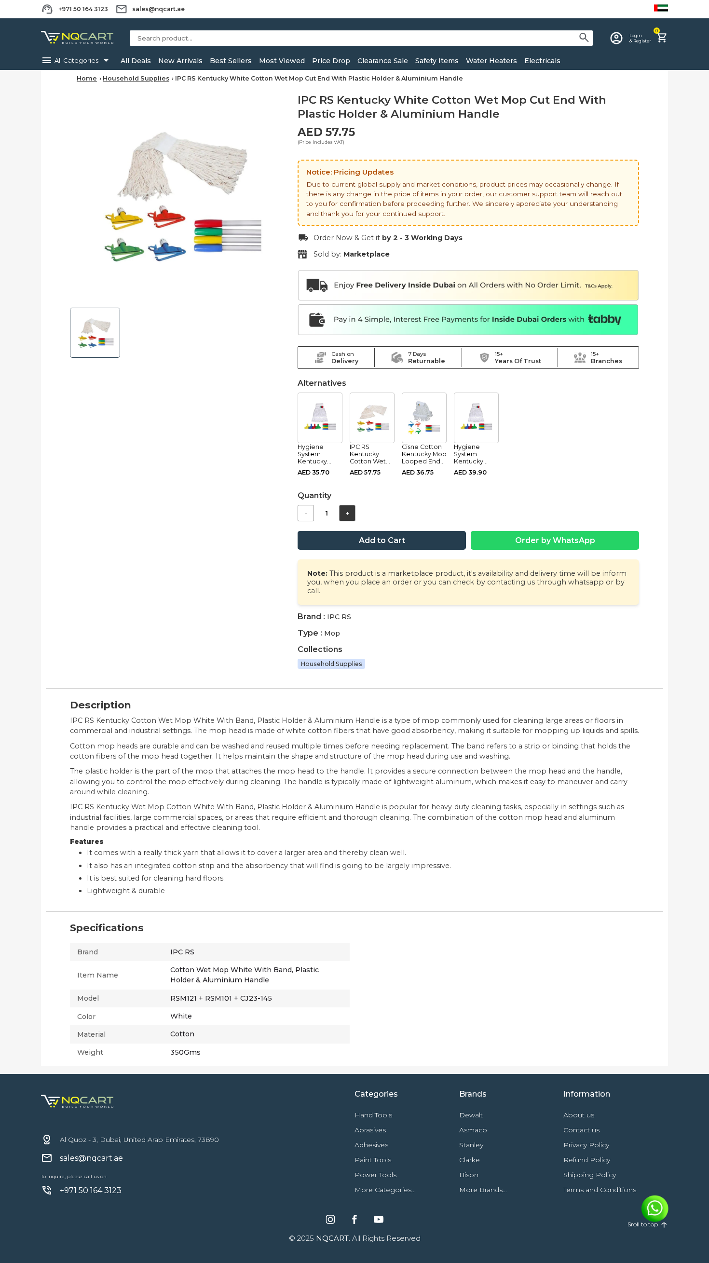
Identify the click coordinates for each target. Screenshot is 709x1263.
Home (87, 78)
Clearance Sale (382, 60)
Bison (468, 1174)
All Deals (136, 60)
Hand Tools (373, 1115)
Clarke (469, 1159)
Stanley (471, 1145)
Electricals (542, 60)
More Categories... (385, 1189)
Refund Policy (586, 1159)
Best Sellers (231, 60)
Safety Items (437, 60)
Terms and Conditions (599, 1189)
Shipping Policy (589, 1174)
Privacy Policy (586, 1145)
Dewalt (471, 1115)
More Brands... (483, 1189)
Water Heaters (491, 60)
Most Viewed (282, 60)
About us (578, 1115)
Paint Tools (372, 1159)
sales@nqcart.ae (158, 9)
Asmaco (473, 1130)
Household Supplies (136, 78)
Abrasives (370, 1130)
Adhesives (371, 1145)
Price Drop (331, 60)
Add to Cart (382, 540)
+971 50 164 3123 (83, 9)
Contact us (581, 1130)
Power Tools (375, 1174)
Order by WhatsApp (555, 540)
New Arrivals (180, 60)
